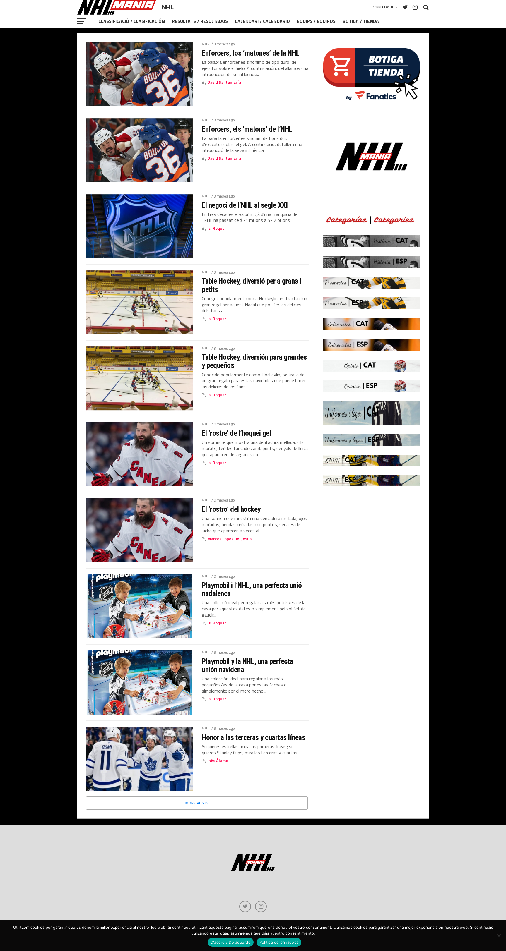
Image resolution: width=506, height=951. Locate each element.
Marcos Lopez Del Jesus (229, 538)
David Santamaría (224, 82)
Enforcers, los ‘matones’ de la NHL (251, 53)
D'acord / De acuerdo (231, 942)
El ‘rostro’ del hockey (231, 509)
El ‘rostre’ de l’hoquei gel (236, 433)
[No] (499, 935)
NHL (206, 44)
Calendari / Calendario (262, 21)
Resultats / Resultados (200, 21)
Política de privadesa (278, 942)
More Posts (196, 803)
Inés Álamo (217, 760)
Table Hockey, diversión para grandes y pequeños (254, 361)
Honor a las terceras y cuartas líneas (253, 737)
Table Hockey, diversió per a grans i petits (251, 285)
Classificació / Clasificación (131, 21)
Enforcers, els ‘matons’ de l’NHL (247, 129)
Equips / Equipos (316, 21)
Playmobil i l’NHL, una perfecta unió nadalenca (252, 589)
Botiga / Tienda (361, 21)
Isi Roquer (216, 228)
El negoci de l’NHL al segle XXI (245, 205)
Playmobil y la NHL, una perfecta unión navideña (247, 665)
